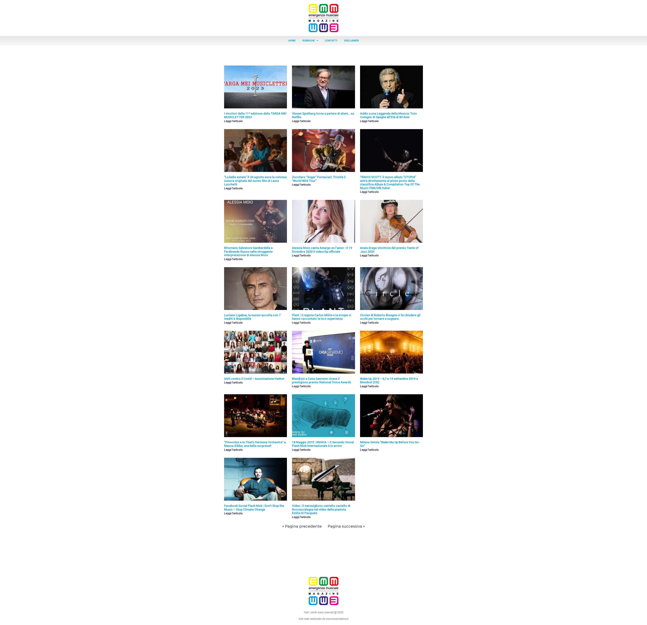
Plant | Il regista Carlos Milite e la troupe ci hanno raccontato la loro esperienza (321, 317)
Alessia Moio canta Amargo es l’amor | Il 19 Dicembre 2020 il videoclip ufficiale (322, 249)
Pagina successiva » (346, 526)
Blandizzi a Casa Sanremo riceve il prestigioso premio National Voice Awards (321, 380)
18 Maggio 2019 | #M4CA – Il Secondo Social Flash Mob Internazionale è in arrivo (323, 444)
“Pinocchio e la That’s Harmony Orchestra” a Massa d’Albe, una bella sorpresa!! (255, 444)
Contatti (331, 40)
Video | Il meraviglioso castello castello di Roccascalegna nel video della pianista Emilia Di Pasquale (321, 509)
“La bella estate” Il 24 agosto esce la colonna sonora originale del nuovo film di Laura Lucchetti (255, 180)
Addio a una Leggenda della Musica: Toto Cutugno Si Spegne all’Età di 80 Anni (388, 115)
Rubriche (308, 40)
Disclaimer (351, 40)
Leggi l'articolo (233, 121)
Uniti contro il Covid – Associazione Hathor (254, 378)
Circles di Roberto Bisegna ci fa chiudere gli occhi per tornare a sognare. (390, 317)
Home (292, 40)
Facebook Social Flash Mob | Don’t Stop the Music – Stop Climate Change (254, 507)
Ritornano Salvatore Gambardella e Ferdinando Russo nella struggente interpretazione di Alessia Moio (248, 251)
